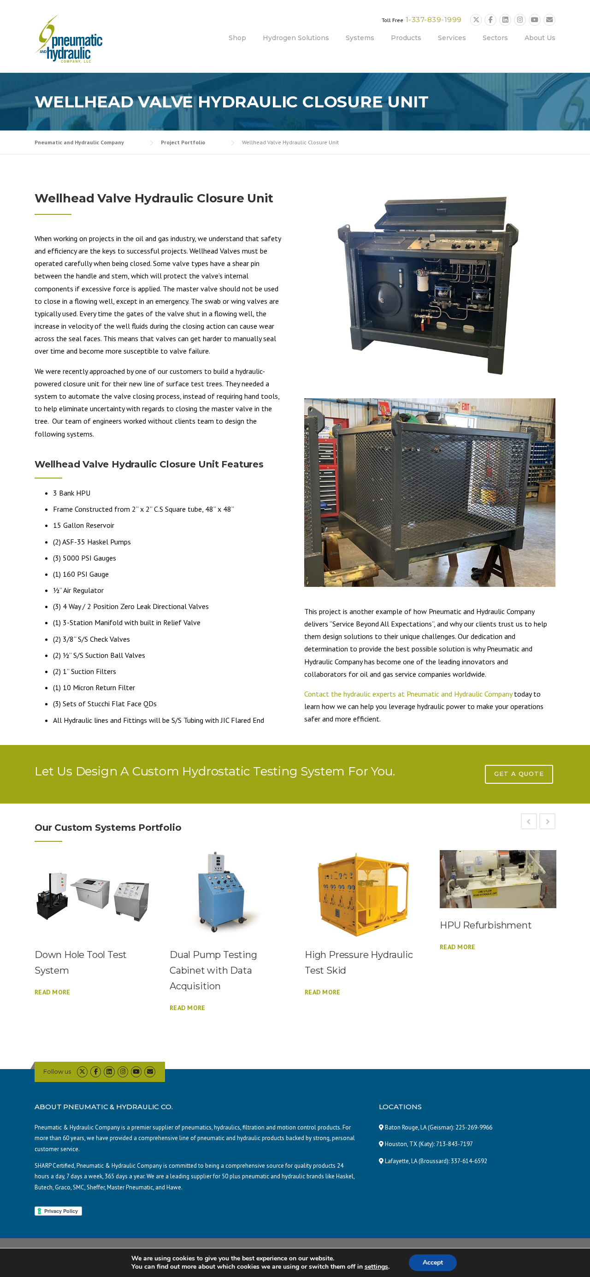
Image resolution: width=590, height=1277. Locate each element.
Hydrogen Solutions (296, 38)
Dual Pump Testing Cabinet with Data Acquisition (213, 970)
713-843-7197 (454, 1144)
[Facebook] (490, 20)
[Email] (549, 20)
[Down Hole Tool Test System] (93, 894)
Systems (360, 38)
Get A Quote (519, 773)
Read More (53, 992)
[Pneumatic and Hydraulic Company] (68, 37)
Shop (237, 38)
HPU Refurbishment (486, 925)
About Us (540, 38)
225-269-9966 (473, 1127)
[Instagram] (520, 20)
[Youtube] (535, 20)
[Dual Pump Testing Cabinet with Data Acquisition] (228, 894)
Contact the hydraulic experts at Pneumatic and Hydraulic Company (408, 693)
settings (376, 1267)
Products (406, 38)
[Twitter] (476, 20)
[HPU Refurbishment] (498, 879)
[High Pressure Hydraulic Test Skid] (363, 894)
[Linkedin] (505, 20)
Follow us (57, 1071)
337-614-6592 (469, 1161)
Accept (433, 1262)
